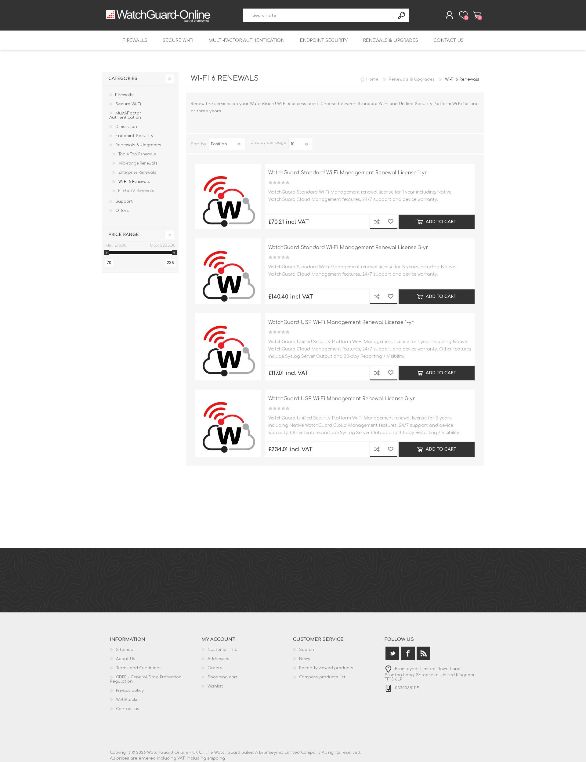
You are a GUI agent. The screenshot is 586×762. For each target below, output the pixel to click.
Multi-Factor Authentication (246, 40)
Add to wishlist (390, 222)
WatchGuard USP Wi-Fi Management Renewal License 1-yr (341, 322)
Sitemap (124, 650)
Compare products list (322, 677)
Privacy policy (130, 690)
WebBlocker (128, 700)
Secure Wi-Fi (178, 40)
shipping (216, 758)
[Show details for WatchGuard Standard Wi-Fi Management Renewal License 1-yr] (228, 196)
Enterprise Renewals (137, 172)
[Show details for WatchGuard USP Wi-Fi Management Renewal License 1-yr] (228, 346)
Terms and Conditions (138, 668)
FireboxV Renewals (136, 191)
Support (124, 201)
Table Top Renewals (137, 154)
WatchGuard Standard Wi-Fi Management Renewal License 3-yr (348, 247)
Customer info (222, 650)
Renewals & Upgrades (390, 40)
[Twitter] (392, 653)
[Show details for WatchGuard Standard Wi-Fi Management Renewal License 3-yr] (228, 271)
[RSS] (423, 653)
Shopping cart (477, 15)
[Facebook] (408, 653)
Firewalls (135, 40)
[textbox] (319, 15)
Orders (215, 668)
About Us (125, 659)
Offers (122, 211)
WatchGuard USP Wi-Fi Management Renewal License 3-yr (341, 398)
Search (402, 15)
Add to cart (440, 222)
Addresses (218, 659)
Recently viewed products (326, 668)
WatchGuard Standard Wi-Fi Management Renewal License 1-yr (347, 173)
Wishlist (215, 686)
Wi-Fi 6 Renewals (134, 182)
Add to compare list (377, 222)
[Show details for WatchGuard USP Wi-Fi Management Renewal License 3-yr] (228, 422)
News (304, 659)
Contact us (448, 40)
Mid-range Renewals (137, 163)
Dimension (126, 127)
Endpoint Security (324, 40)
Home (372, 79)
